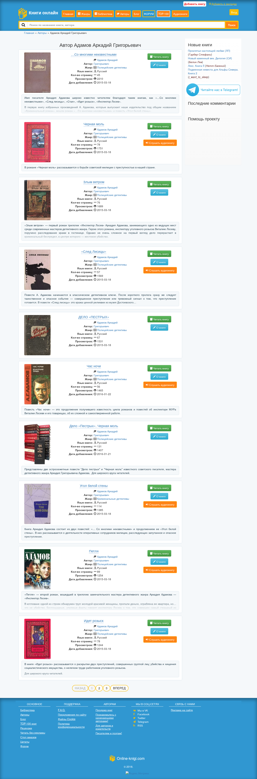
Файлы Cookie (66, 719)
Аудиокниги (180, 14)
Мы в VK (143, 710)
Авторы (124, 14)
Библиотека (104, 14)
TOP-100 (163, 14)
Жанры (85, 14)
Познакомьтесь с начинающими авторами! (106, 718)
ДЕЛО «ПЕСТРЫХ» (93, 316)
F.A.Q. (61, 710)
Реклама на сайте (182, 710)
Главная (68, 14)
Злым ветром (93, 181)
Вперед (119, 688)
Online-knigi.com (131, 758)
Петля (94, 550)
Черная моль (94, 123)
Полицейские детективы (112, 67)
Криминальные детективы (113, 498)
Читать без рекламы (32, 732)
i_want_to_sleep (198, 77)
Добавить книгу (194, 4)
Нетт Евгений (215, 66)
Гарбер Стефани (200, 54)
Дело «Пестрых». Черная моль (93, 425)
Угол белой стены (94, 485)
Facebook (143, 714)
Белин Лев (195, 62)
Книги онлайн (43, 12)
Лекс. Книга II (196, 66)
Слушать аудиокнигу (161, 143)
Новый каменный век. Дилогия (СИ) (210, 58)
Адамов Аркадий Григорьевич (106, 61)
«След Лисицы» (93, 251)
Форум (24, 746)
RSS (140, 725)
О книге (161, 65)
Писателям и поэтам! (109, 733)
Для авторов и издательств (104, 727)
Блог (136, 14)
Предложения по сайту (72, 714)
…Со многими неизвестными (93, 54)
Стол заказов (28, 737)
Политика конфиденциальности (71, 725)
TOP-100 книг (28, 723)
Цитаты (24, 741)
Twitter (141, 718)
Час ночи (94, 365)
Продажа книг (104, 710)
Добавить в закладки (224, 4)
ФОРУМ (149, 14)
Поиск (231, 25)
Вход (234, 12)
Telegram (143, 722)
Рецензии (26, 728)
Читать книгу (161, 56)
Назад (80, 688)
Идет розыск (93, 620)
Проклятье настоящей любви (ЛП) (209, 50)
